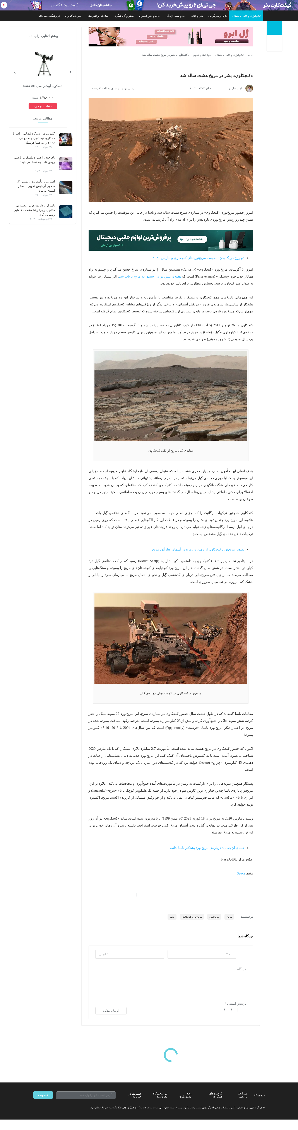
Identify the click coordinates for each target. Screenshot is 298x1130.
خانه (250, 54)
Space (241, 873)
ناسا (172, 916)
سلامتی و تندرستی (97, 15)
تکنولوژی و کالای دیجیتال (246, 15)
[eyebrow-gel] (171, 36)
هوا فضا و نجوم (202, 54)
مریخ (229, 916)
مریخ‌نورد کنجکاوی (192, 916)
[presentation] (70, 71)
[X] (51, 1107)
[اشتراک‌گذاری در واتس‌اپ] (98, 895)
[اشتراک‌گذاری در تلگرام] (90, 895)
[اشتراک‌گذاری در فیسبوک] (114, 895)
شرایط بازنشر (242, 1095)
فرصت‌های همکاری (215, 1095)
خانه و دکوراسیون (149, 15)
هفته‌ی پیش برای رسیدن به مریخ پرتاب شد (150, 276)
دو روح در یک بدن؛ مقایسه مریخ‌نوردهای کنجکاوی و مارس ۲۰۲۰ (198, 258)
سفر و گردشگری (124, 15)
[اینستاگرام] (43, 1107)
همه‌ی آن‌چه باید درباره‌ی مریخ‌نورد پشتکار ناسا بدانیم (207, 848)
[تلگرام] (35, 1107)
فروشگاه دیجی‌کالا (49, 15)
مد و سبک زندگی (175, 15)
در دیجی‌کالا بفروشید (160, 1095)
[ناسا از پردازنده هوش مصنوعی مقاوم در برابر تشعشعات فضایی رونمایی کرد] (65, 211)
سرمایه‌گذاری (73, 15)
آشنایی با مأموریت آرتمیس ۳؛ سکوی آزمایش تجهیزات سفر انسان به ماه (36, 186)
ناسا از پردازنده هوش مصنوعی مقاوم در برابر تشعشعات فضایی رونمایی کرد (34, 210)
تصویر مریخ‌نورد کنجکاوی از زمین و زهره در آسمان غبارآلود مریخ (198, 549)
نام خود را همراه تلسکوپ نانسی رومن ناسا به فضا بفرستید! (34, 160)
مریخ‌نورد (214, 916)
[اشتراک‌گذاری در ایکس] (106, 895)
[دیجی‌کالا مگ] (274, 28)
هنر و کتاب (197, 15)
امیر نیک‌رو (235, 88)
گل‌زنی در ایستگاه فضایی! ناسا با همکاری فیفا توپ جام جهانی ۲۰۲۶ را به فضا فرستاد (34, 138)
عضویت (43, 1095)
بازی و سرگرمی (217, 15)
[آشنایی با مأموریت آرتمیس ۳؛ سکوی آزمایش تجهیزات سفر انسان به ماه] (65, 187)
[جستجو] (275, 44)
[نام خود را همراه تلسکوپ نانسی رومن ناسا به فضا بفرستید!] (65, 163)
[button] (144, 894)
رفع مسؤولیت (185, 1095)
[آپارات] (58, 1107)
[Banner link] (149, 5)
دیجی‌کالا (259, 1095)
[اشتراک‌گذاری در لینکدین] (121, 895)
